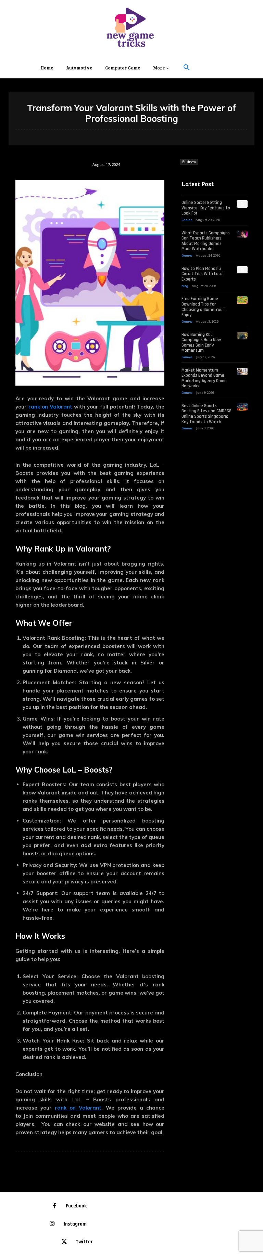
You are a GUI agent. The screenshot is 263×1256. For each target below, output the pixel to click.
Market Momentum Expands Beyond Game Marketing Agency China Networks (204, 378)
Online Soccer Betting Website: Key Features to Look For (205, 208)
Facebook (76, 1206)
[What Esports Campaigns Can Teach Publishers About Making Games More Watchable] (242, 234)
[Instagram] (52, 1224)
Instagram (75, 1224)
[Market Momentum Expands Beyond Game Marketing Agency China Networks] (242, 371)
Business (189, 161)
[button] (186, 68)
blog (184, 286)
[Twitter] (64, 1242)
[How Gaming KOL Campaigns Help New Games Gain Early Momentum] (242, 336)
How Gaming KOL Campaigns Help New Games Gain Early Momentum (201, 342)
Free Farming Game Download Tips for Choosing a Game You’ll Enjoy (203, 307)
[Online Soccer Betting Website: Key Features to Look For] (242, 204)
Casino (186, 220)
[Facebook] (54, 1206)
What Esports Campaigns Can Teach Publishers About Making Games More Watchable (205, 241)
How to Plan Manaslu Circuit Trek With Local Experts (202, 274)
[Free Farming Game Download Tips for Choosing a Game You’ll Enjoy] (242, 300)
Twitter (84, 1242)
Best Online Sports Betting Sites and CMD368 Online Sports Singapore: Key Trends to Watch (206, 414)
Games (186, 255)
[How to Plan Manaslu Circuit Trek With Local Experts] (242, 270)
